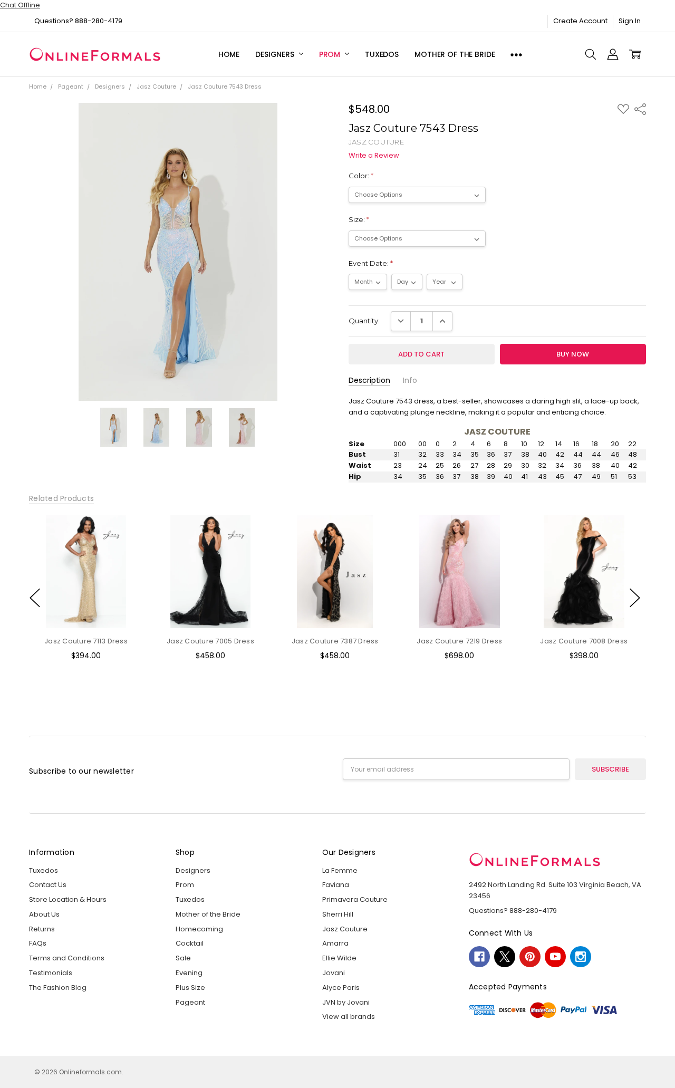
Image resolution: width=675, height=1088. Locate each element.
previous (35, 597)
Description (369, 380)
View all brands (348, 1017)
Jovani (333, 973)
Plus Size (190, 988)
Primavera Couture (355, 899)
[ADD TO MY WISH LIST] (125, 549)
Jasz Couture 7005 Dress (210, 642)
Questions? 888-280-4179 (78, 21)
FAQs (37, 943)
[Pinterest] (530, 956)
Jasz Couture (345, 929)
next (635, 597)
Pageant (190, 1002)
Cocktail (190, 943)
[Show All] (516, 54)
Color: (361, 175)
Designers (275, 54)
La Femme (340, 870)
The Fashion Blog (57, 988)
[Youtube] (555, 956)
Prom (330, 54)
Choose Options (86, 608)
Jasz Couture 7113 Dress (86, 642)
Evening (189, 973)
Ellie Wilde (339, 958)
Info (410, 380)
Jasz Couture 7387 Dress (334, 642)
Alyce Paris (341, 988)
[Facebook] (479, 956)
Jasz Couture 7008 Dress (584, 642)
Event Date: (371, 263)
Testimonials (50, 973)
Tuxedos (382, 54)
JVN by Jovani (346, 1002)
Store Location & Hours (68, 899)
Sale (183, 958)
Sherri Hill (337, 914)
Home (228, 54)
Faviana (335, 885)
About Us (44, 914)
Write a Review (374, 156)
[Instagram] (580, 956)
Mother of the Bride (454, 54)
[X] (504, 956)
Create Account (580, 21)
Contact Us (47, 885)
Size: (359, 219)
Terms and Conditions (66, 958)
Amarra (335, 943)
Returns (42, 929)
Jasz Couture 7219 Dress (459, 642)
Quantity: (364, 320)
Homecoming (199, 929)
